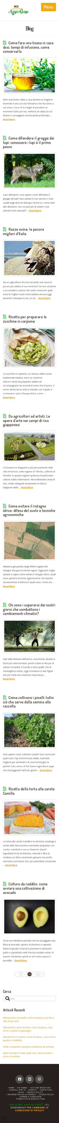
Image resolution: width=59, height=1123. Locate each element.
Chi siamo (22, 1087)
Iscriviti (32, 1090)
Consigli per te (17, 1090)
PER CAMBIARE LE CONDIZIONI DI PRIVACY (31, 1109)
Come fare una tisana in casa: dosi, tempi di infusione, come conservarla (28, 47)
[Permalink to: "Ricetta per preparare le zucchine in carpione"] (29, 347)
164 (24, 974)
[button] (48, 7)
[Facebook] (19, 1079)
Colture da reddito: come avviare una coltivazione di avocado (25, 888)
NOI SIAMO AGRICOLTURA (26, 1104)
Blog (21, 1092)
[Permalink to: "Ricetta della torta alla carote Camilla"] (29, 817)
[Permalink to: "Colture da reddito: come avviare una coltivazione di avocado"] (29, 916)
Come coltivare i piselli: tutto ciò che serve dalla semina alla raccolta (28, 701)
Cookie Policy (46, 1094)
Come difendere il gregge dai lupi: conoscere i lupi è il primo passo (28, 142)
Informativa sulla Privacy (21, 1094)
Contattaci (46, 1090)
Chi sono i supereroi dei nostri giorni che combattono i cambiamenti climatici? (29, 609)
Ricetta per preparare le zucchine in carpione (25, 319)
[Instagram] (39, 1079)
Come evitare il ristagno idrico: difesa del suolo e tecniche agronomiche (29, 510)
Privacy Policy (35, 1092)
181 (41, 974)
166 (34, 974)
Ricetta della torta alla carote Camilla (29, 791)
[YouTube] (29, 1079)
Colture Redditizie (40, 1087)
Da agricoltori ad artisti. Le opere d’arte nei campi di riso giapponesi (26, 420)
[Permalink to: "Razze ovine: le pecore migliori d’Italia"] (29, 258)
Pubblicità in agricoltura (30, 1099)
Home (11, 1087)
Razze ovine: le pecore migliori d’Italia (23, 231)
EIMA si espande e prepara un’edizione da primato (28, 1046)
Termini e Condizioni (31, 1096)
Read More (9, 119)
